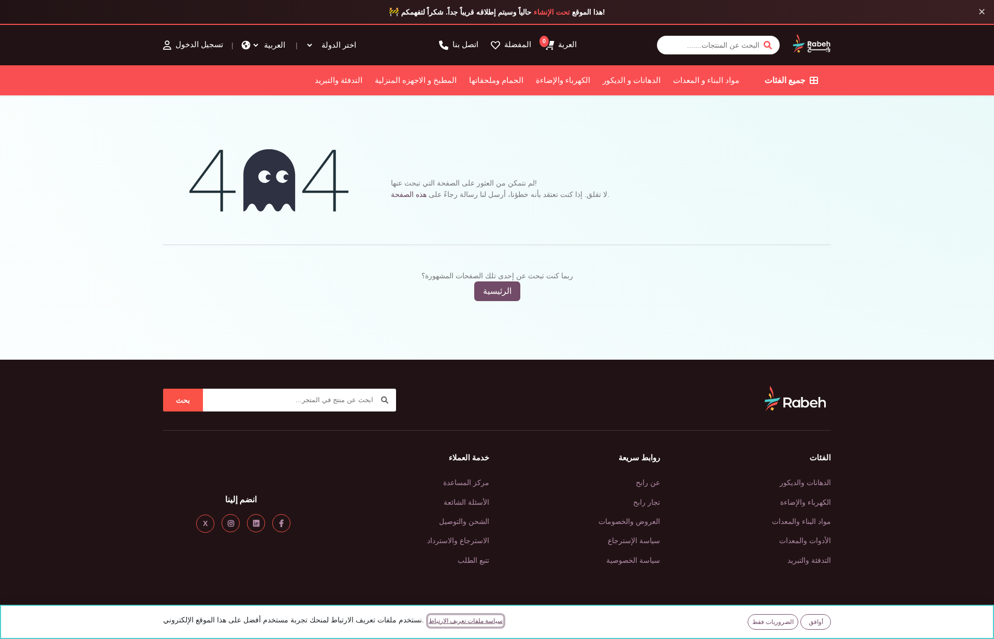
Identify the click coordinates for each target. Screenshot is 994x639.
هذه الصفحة (409, 194)
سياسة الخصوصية (633, 560)
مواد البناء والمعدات (801, 521)
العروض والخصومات (629, 521)
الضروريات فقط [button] (773, 622)
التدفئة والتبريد (338, 80)
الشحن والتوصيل (464, 521)
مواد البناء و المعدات (706, 80)
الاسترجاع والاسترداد (458, 540)
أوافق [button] (816, 622)
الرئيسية (497, 291)
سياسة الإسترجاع (634, 540)
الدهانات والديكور (805, 482)
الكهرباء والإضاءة (563, 80)
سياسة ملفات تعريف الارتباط (466, 620)
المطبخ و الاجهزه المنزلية (416, 80)
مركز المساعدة (466, 482)
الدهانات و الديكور (632, 80)
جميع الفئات (785, 80)
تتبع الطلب (473, 560)
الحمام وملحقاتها (496, 80)
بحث (183, 400)
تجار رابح (646, 502)
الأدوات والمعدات (805, 540)
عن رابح (648, 482)
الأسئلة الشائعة (466, 502)
